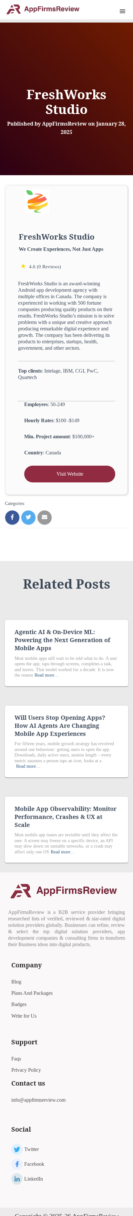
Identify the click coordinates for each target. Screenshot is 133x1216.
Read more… (47, 675)
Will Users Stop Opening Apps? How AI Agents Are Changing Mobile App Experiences (60, 725)
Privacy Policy (26, 1070)
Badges (18, 1004)
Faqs (16, 1058)
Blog (16, 981)
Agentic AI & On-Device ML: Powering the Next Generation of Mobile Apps (62, 640)
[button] (113, 11)
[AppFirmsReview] (45, 9)
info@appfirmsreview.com (38, 1100)
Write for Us (23, 1016)
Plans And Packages (32, 993)
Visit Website (69, 474)
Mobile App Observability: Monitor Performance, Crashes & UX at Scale (66, 817)
